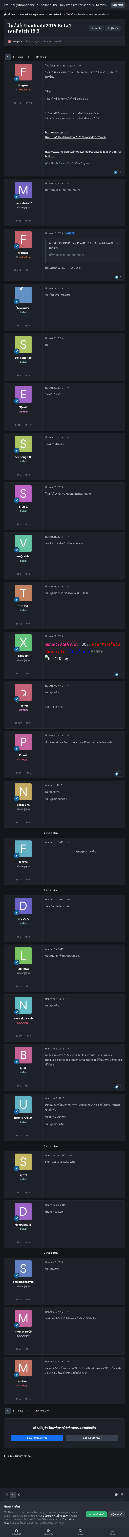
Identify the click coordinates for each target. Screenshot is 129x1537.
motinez (23, 1381)
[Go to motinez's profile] (23, 1368)
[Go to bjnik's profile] (23, 1055)
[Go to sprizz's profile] (23, 1162)
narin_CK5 (23, 805)
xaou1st (23, 656)
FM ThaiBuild (54, 41)
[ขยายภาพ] (56, 658)
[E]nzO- (23, 407)
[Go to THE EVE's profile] (23, 593)
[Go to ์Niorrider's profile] (23, 295)
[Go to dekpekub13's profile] (23, 1211)
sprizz (23, 1175)
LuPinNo (23, 969)
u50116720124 (23, 1118)
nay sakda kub (23, 1018)
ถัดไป (20, 57)
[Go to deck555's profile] (23, 906)
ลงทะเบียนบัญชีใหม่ (37, 1437)
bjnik (23, 1068)
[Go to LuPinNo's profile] (23, 955)
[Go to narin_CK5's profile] (23, 791)
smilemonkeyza (23, 1282)
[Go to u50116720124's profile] (23, 1104)
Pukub (23, 755)
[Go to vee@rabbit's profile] (23, 543)
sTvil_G (23, 507)
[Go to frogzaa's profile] (9, 41)
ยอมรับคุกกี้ (98, 1514)
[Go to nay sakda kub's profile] (23, 1005)
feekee (23, 862)
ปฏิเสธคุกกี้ (116, 1514)
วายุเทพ (23, 705)
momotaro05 (23, 1331)
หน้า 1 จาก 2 (41, 57)
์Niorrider (23, 308)
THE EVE (23, 606)
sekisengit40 (23, 357)
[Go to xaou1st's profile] (23, 642)
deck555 (23, 919)
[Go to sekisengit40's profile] (23, 344)
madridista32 (23, 203)
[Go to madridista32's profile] (23, 190)
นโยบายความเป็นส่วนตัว (56, 1515)
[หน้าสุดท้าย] (28, 57)
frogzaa (17, 41)
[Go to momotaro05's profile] (23, 1318)
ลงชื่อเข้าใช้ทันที (91, 1437)
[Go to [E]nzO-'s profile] (23, 394)
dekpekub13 (23, 1224)
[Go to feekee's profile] (23, 848)
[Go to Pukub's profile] (23, 742)
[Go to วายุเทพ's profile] (23, 692)
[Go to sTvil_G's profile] (23, 493)
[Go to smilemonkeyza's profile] (23, 1268)
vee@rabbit (23, 556)
